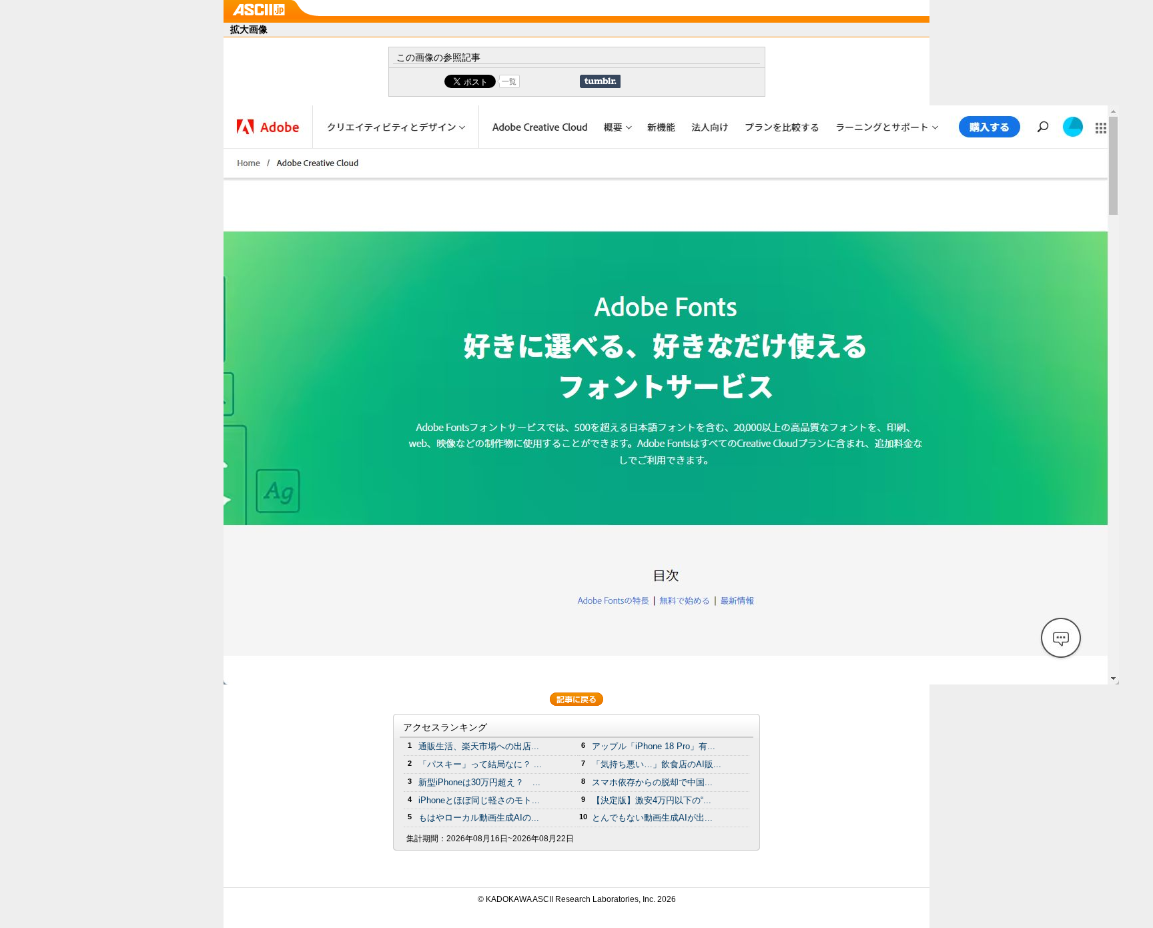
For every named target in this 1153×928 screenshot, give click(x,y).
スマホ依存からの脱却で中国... (652, 782)
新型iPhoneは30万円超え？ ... (479, 782)
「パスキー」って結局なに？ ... (480, 764)
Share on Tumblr (600, 81)
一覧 (509, 81)
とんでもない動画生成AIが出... (652, 818)
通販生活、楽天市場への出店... (478, 746)
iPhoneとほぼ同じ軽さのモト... (479, 800)
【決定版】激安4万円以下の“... (651, 800)
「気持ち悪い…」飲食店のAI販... (656, 764)
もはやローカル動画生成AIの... (478, 818)
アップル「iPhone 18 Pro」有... (653, 746)
